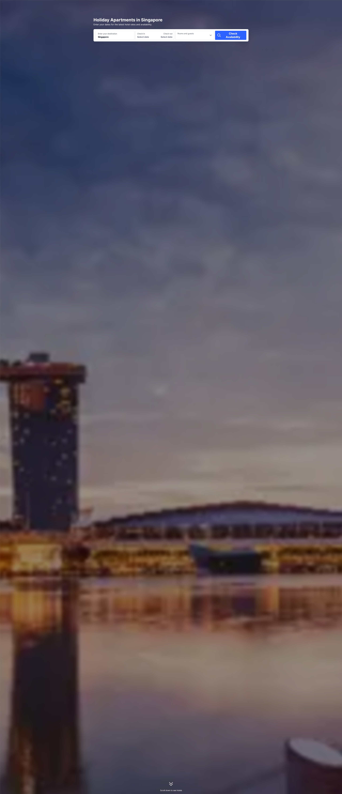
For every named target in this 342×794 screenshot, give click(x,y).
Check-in (141, 33)
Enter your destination (107, 33)
